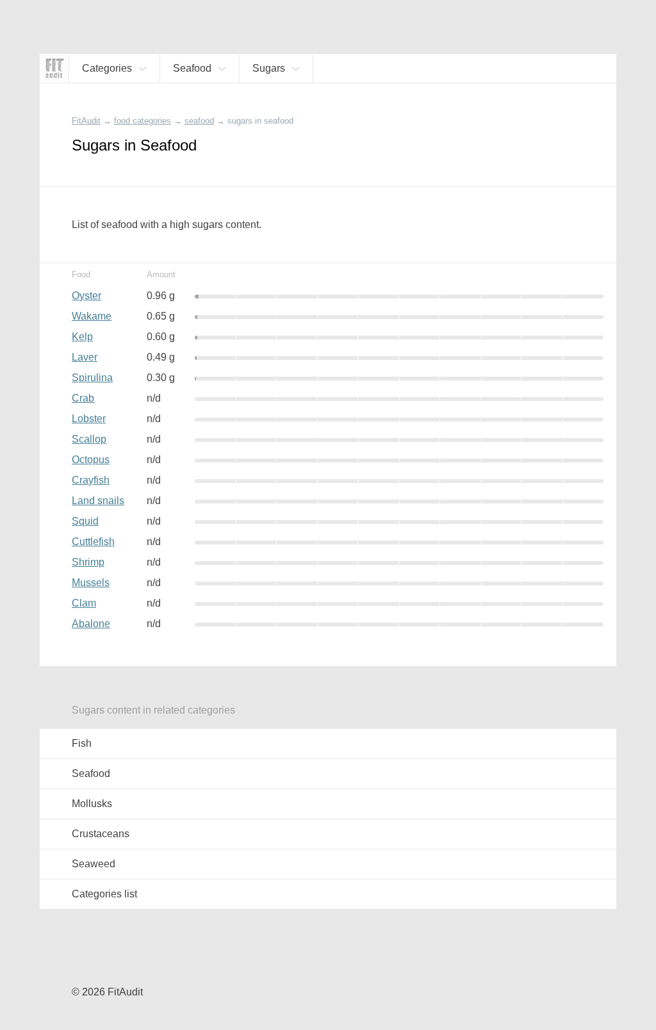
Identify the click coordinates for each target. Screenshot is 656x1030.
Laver (84, 357)
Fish (82, 743)
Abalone (91, 623)
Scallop (89, 439)
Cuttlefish (93, 541)
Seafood (91, 773)
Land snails (98, 500)
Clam (84, 603)
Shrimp (88, 562)
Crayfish (91, 480)
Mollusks (92, 803)
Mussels (91, 582)
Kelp (82, 336)
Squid (85, 521)
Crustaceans (100, 833)
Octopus (91, 459)
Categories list (104, 893)
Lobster (89, 418)
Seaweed (93, 863)
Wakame (91, 316)
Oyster (86, 295)
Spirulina (92, 377)
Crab (83, 398)
